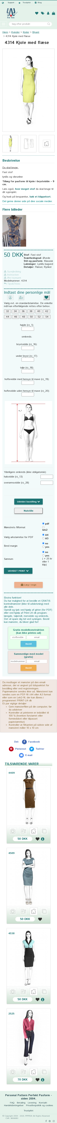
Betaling (21, 1103)
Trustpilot (27, 3)
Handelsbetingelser (14, 1105)
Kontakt (43, 1103)
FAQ (12, 1103)
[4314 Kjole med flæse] (28, 90)
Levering (32, 1103)
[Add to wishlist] (38, 839)
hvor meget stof (25, 189)
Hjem (5, 32)
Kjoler (26, 32)
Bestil (28, 644)
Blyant (35, 32)
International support (8, 3)
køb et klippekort (40, 197)
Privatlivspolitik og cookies (39, 1105)
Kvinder (15, 32)
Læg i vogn (29, 584)
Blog (40, 3)
